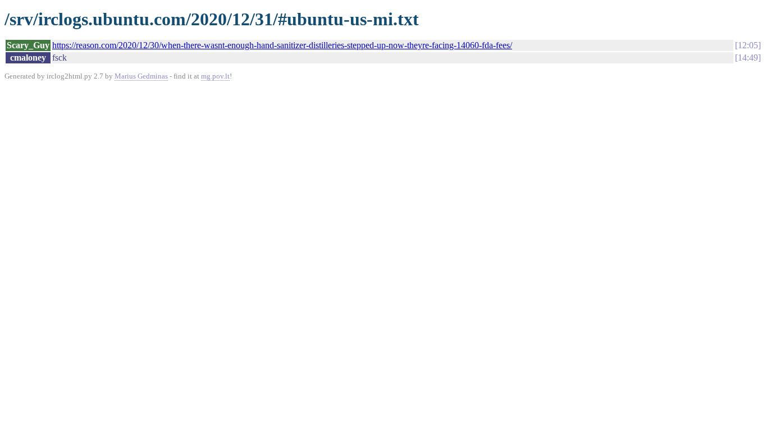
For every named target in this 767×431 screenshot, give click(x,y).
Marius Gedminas (141, 76)
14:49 (748, 57)
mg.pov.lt (215, 76)
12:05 (748, 45)
